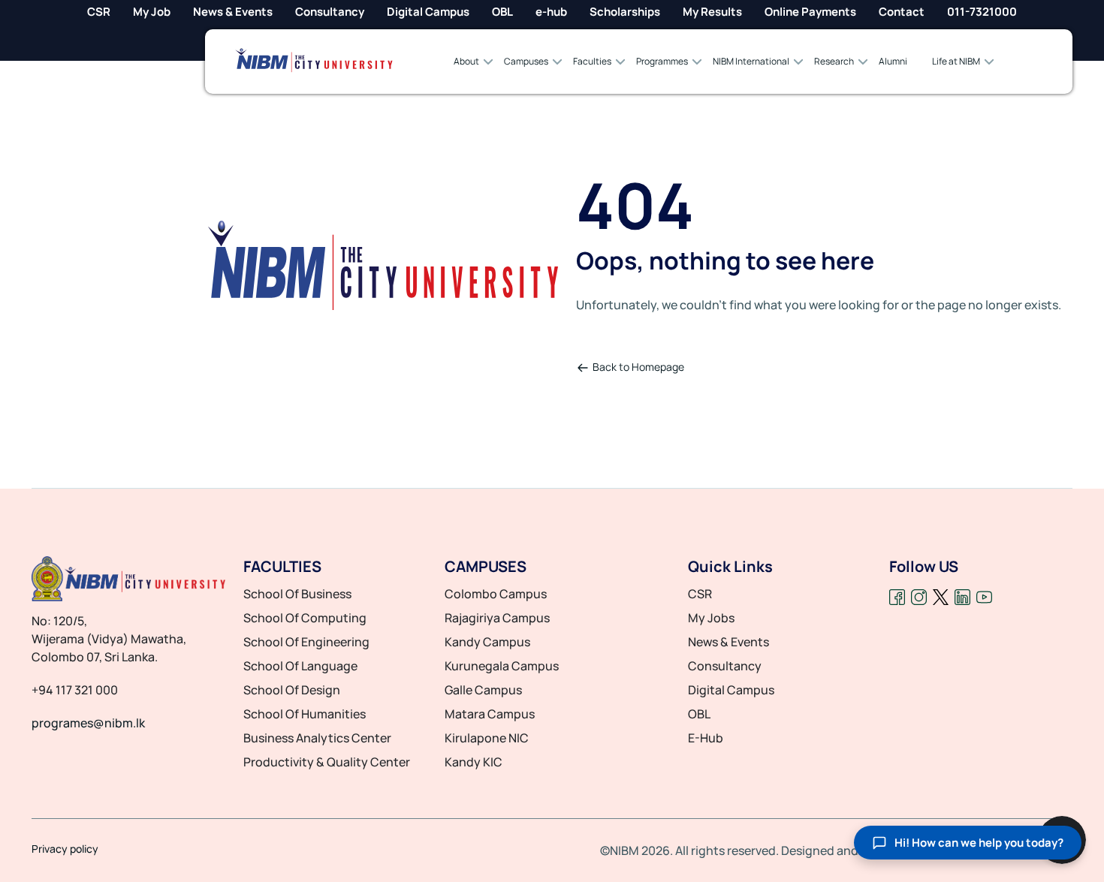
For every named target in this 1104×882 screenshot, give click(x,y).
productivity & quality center (326, 762)
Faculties (592, 61)
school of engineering (306, 642)
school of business (297, 593)
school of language (300, 666)
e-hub (551, 12)
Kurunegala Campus (502, 666)
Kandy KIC (473, 762)
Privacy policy (65, 849)
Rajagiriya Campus (497, 618)
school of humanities (304, 714)
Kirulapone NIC (487, 738)
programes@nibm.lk (88, 723)
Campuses (526, 61)
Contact (902, 12)
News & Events (233, 12)
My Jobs (711, 618)
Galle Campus (483, 690)
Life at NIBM (956, 61)
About (466, 61)
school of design (291, 690)
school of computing (304, 618)
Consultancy (329, 12)
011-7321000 (982, 12)
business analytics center (317, 738)
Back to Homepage (638, 367)
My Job (151, 12)
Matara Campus (490, 714)
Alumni (893, 61)
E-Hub (705, 738)
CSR (98, 12)
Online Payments (810, 12)
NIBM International (751, 61)
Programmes (662, 61)
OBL (502, 12)
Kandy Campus (487, 642)
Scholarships (625, 12)
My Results (712, 12)
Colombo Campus (496, 593)
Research (834, 61)
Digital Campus (428, 12)
